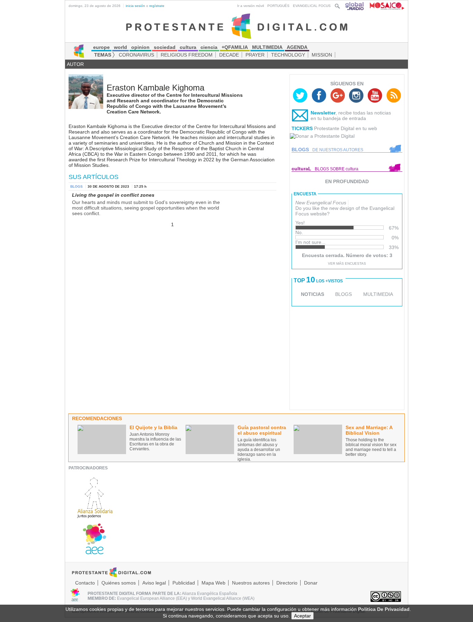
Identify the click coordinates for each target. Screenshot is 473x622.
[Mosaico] (384, 6)
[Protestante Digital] (236, 25)
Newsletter (323, 113)
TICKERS (302, 128)
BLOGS (343, 294)
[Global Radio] (355, 6)
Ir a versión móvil (250, 6)
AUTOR (75, 64)
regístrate (156, 6)
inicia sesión (135, 6)
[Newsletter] (300, 117)
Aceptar (302, 616)
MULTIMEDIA (378, 294)
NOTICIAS (312, 294)
